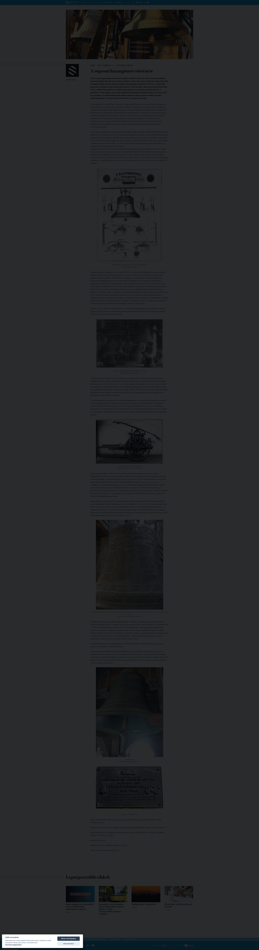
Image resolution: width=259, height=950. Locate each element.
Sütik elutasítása (68, 943)
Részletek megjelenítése (13, 944)
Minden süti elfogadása (68, 938)
